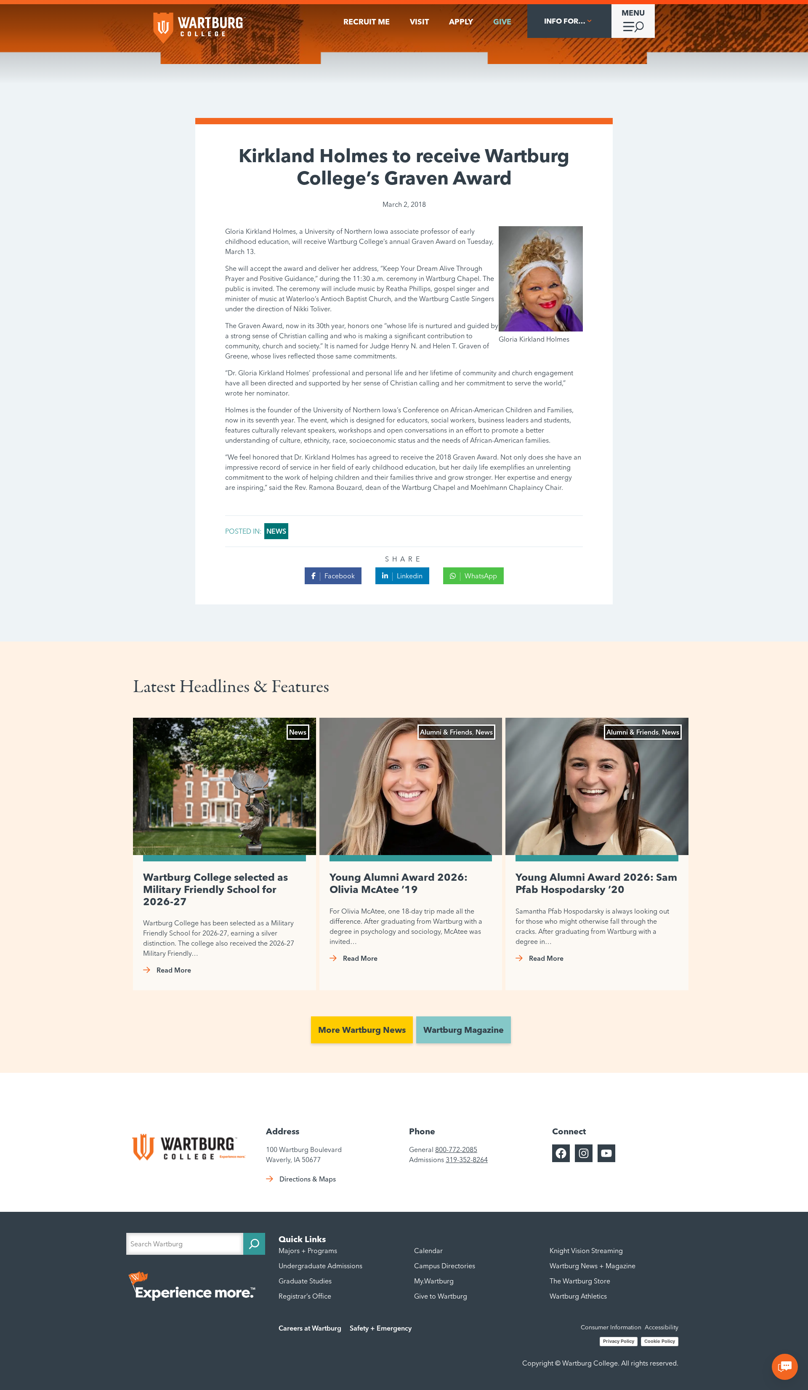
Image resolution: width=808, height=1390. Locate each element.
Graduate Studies (305, 1281)
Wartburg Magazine (463, 1029)
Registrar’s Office (305, 1296)
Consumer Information (611, 1327)
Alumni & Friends (446, 732)
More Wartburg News (362, 1029)
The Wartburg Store (580, 1281)
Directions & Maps (307, 1179)
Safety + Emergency (381, 1328)
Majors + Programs (308, 1250)
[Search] (254, 1244)
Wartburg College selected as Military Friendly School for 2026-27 (215, 889)
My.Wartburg (434, 1281)
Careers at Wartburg (310, 1328)
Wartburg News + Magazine (592, 1266)
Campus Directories (444, 1266)
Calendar (428, 1250)
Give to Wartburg (440, 1296)
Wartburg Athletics (578, 1296)
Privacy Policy (618, 1341)
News (276, 531)
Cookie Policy (659, 1341)
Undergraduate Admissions (320, 1266)
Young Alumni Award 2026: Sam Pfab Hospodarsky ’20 (596, 883)
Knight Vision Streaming (586, 1250)
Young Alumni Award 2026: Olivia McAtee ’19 (399, 883)
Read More (174, 970)
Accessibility (661, 1327)
